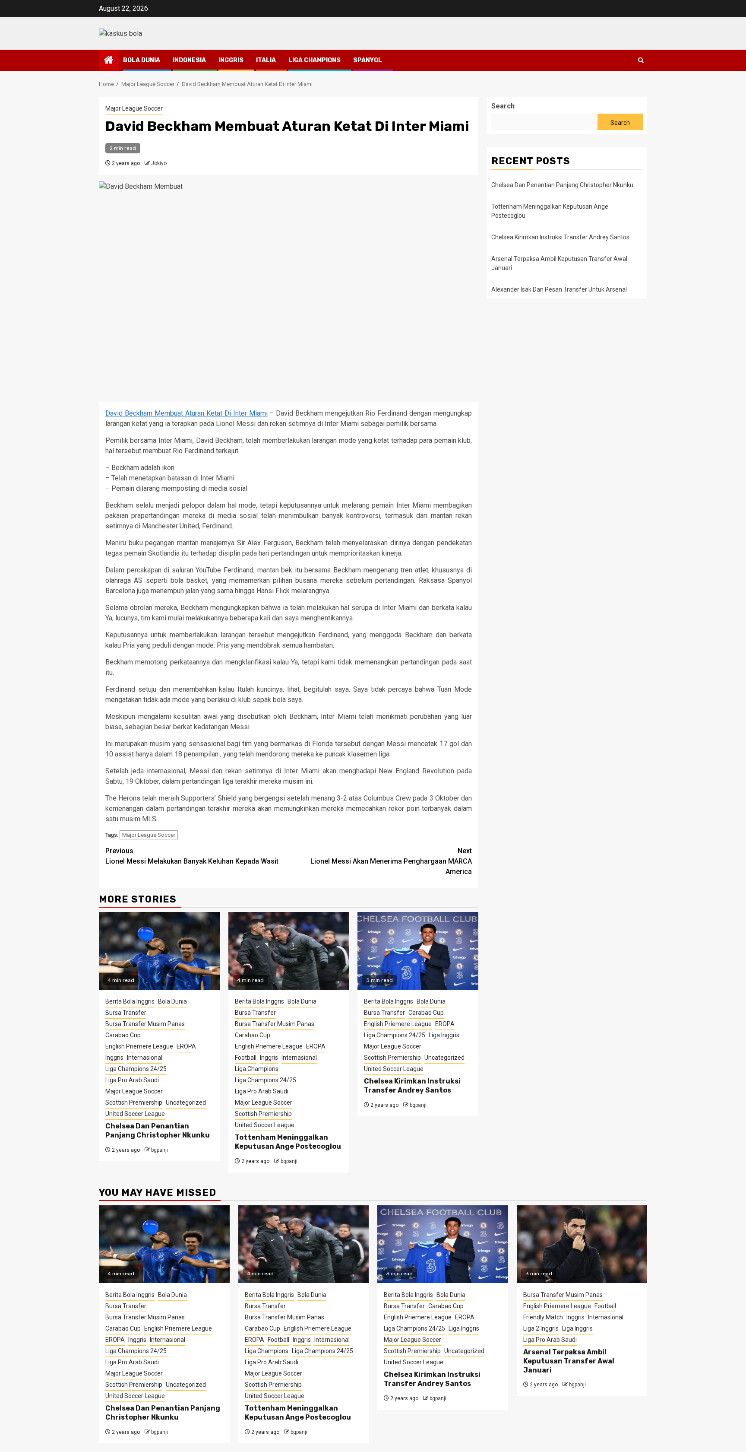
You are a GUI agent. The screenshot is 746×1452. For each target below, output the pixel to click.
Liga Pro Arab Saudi (132, 1080)
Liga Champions (314, 60)
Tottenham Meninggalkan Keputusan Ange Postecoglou (288, 1141)
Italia (266, 60)
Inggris (230, 60)
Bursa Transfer (125, 1012)
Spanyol (367, 60)
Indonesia (189, 60)
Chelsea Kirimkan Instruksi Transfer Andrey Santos (412, 1085)
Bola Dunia (141, 60)
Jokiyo (159, 163)
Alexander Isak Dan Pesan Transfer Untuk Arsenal (559, 289)
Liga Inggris (444, 1035)
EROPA (186, 1046)
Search (503, 106)
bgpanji (159, 1150)
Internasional (144, 1057)
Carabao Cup (123, 1035)
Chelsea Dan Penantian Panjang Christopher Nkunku (157, 1130)
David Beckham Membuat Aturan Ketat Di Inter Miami (186, 413)
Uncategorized (186, 1102)
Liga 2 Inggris (541, 1328)
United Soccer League (135, 1113)
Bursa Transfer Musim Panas (145, 1023)
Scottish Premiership (133, 1102)
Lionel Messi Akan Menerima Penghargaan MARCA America (391, 861)
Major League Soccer (134, 108)
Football (245, 1057)
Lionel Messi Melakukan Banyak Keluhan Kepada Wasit (191, 856)
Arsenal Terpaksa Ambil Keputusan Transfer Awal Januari (568, 1361)
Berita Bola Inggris (130, 1001)
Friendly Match (543, 1317)
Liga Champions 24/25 (136, 1068)
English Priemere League (139, 1046)
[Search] (640, 60)
